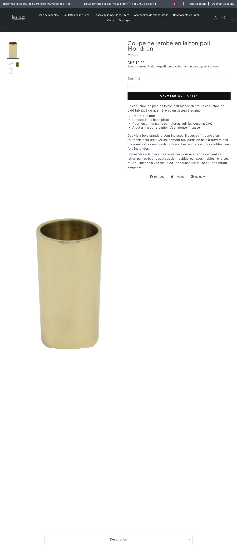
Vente (110, 20)
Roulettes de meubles (76, 15)
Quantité (134, 78)
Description (118, 539)
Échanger (124, 20)
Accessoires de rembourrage (151, 15)
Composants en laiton (186, 15)
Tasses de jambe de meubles (111, 15)
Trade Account (196, 3)
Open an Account (223, 3)
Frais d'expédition (159, 66)
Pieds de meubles (48, 15)
